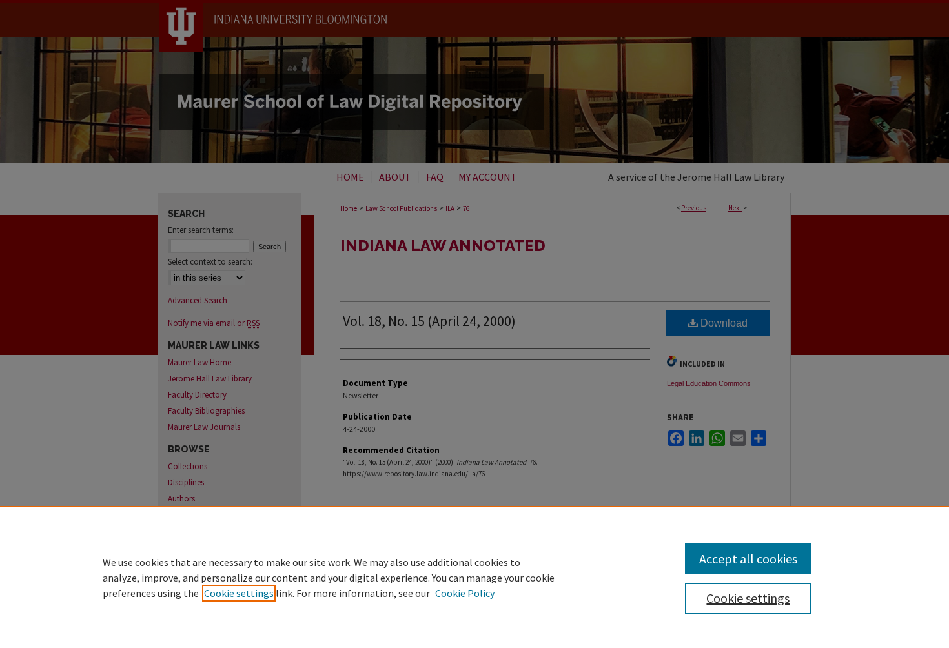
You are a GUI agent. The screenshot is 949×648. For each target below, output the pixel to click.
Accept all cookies (748, 559)
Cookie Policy (465, 593)
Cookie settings (239, 593)
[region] (474, 577)
